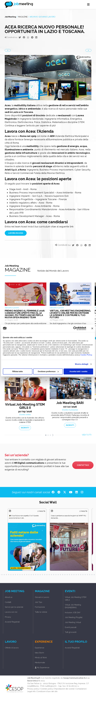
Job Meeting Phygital (73, 617)
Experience (39, 648)
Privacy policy (33, 689)
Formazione (40, 607)
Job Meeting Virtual (73, 622)
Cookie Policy (86, 355)
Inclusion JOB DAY (72, 612)
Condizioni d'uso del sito (47, 691)
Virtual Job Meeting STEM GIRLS (75, 598)
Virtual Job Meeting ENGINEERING (73, 606)
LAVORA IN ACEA (15, 233)
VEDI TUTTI (86, 435)
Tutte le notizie (41, 612)
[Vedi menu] (88, 4)
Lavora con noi (11, 612)
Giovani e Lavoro (42, 597)
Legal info (31, 691)
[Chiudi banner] (92, 328)
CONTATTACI (83, 465)
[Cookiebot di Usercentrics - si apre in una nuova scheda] (75, 328)
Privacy (8, 617)
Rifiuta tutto (17, 371)
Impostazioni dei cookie (64, 689)
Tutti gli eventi (70, 632)
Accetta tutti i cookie (78, 371)
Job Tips (38, 602)
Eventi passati (70, 627)
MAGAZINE (23, 17)
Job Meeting (10, 17)
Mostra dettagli (81, 364)
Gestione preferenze (47, 371)
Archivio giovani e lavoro (42, 17)
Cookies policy (46, 689)
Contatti (8, 602)
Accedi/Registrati (12, 622)
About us (8, 597)
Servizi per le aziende (14, 607)
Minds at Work (41, 657)
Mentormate (40, 662)
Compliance (81, 689)
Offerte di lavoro (12, 648)
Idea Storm (39, 653)
